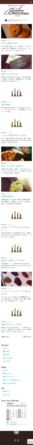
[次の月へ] (25, 403)
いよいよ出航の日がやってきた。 (15, 135)
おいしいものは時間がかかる (12, 380)
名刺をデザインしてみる (11, 324)
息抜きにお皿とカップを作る (13, 260)
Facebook (7, 391)
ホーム (6, 348)
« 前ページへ (5, 336)
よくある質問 (8, 358)
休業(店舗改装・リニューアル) (17, 424)
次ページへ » (27, 336)
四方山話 (3, 40)
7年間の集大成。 (8, 196)
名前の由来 (5, 105)
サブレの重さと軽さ (9, 43)
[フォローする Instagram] (18, 440)
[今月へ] (22, 403)
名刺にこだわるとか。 (10, 74)
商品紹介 (7, 354)
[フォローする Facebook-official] (15, 440)
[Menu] (31, 2)
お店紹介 (7, 351)
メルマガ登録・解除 (10, 383)
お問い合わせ (6, 361)
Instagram (7, 394)
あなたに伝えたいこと (10, 376)
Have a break (7, 373)
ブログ (3, 193)
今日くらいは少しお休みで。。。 (14, 166)
